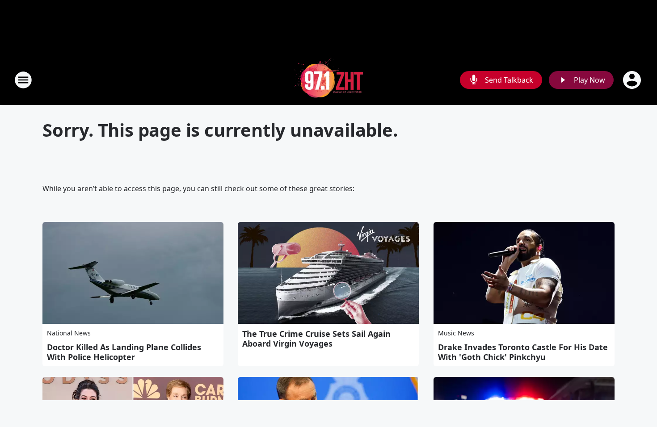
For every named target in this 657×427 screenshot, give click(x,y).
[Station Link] (328, 79)
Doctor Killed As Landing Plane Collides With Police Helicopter (124, 352)
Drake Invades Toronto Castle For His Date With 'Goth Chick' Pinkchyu (523, 352)
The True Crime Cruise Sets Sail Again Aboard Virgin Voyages (316, 338)
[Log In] (633, 80)
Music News (456, 333)
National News (69, 333)
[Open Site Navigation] (23, 80)
